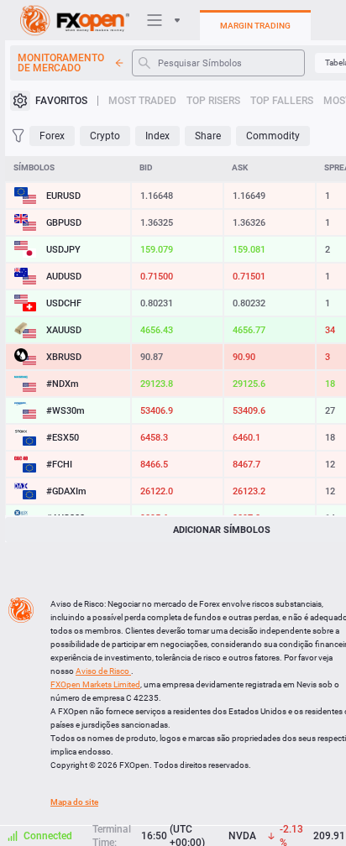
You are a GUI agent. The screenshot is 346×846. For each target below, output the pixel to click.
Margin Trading (255, 25)
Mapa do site (74, 802)
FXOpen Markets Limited (95, 684)
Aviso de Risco (103, 671)
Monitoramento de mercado (61, 63)
